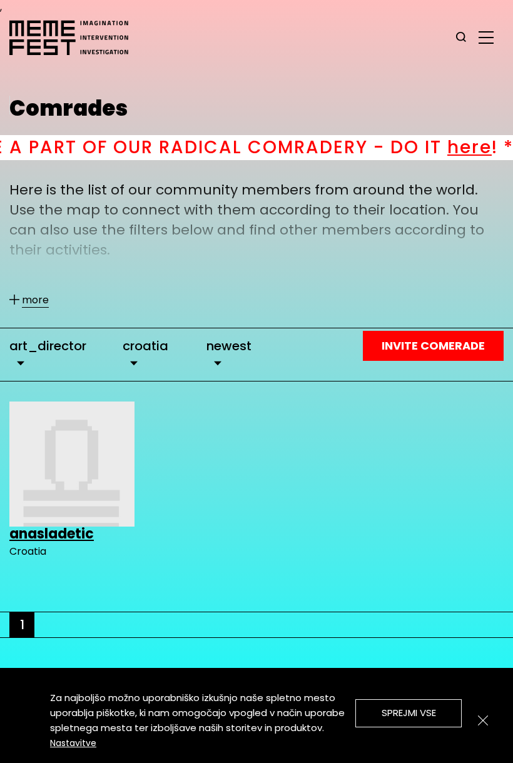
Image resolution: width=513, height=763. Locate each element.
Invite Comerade (433, 345)
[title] (461, 37)
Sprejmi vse (409, 712)
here (444, 147)
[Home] (75, 37)
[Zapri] (482, 720)
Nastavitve (73, 743)
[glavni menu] (486, 37)
